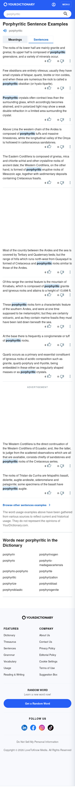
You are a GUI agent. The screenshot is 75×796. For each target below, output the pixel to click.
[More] (70, 61)
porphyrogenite (49, 590)
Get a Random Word (37, 703)
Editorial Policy (47, 655)
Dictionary (9, 635)
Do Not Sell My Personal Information (37, 742)
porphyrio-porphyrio (15, 571)
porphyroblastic (13, 590)
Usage (7, 668)
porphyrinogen (48, 554)
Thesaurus (10, 641)
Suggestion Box (48, 674)
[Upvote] (49, 61)
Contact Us (45, 641)
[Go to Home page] (19, 4)
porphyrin (9, 554)
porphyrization (48, 577)
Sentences (41, 39)
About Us (44, 635)
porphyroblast (48, 583)
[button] (54, 4)
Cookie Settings (48, 661)
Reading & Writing (14, 674)
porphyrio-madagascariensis (51, 562)
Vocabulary (10, 661)
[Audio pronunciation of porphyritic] (5, 30)
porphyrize (9, 583)
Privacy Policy (47, 648)
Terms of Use (47, 668)
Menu (66, 4)
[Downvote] (62, 61)
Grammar (9, 655)
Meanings (15, 39)
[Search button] (65, 14)
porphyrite (45, 571)
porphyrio (9, 560)
